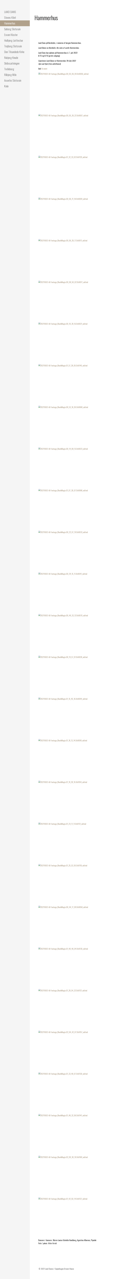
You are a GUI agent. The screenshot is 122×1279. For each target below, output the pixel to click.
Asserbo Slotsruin (12, 80)
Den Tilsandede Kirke (14, 52)
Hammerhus (9, 23)
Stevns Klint (10, 17)
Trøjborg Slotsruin (13, 46)
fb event (44, 68)
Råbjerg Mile (10, 74)
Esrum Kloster (11, 34)
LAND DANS (10, 12)
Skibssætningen (11, 63)
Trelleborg (9, 69)
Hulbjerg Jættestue (13, 40)
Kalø (6, 86)
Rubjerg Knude (11, 57)
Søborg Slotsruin (12, 29)
